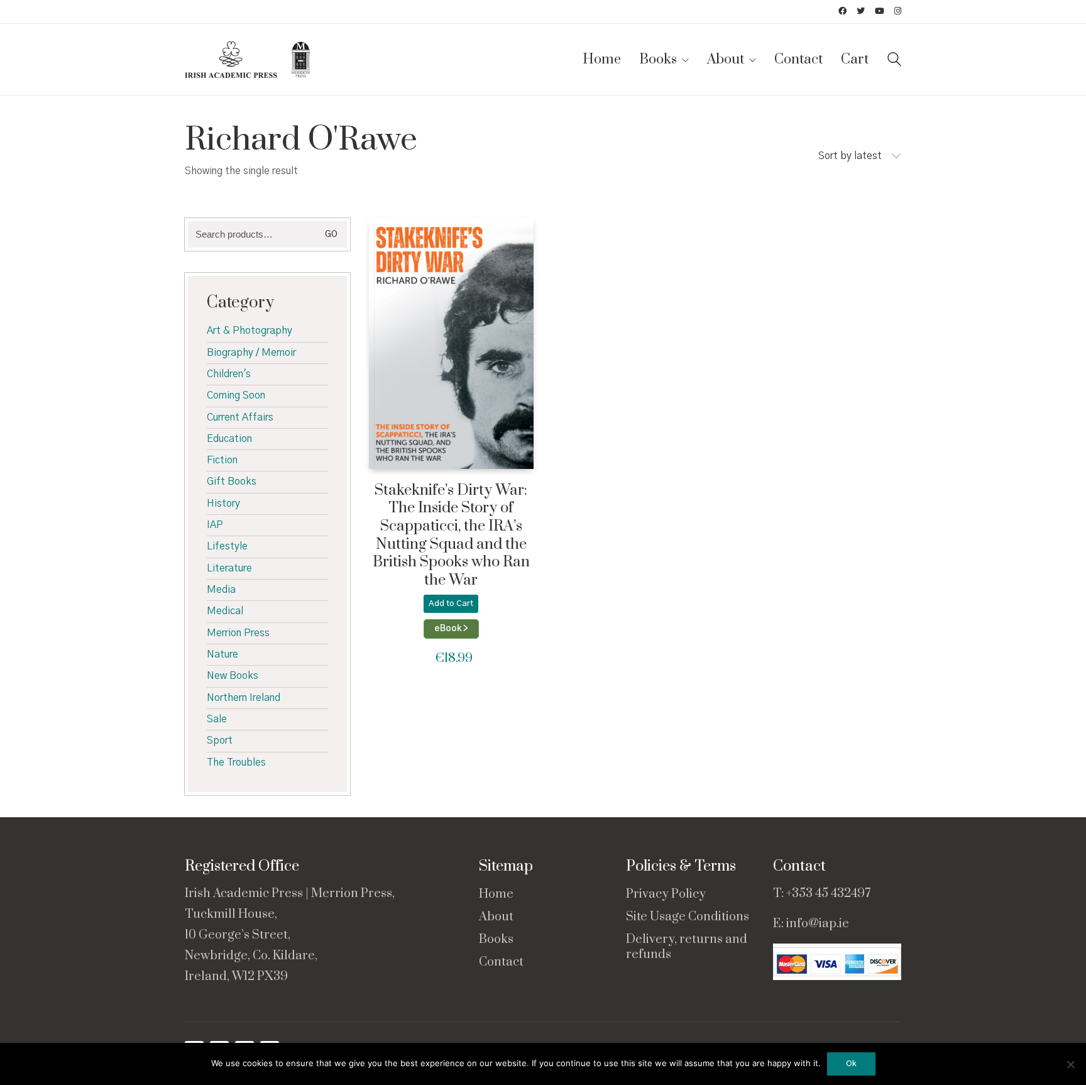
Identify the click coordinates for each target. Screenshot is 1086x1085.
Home (496, 894)
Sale (217, 719)
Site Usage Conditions (687, 917)
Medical (225, 611)
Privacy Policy (666, 894)
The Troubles (236, 762)
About (496, 917)
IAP (215, 525)
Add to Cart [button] (451, 604)
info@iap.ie (817, 924)
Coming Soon (236, 395)
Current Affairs (240, 417)
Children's (229, 374)
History (223, 503)
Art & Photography (249, 331)
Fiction (222, 460)
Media (221, 590)
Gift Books (231, 481)
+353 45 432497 (828, 893)
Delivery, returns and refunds (686, 947)
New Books (232, 676)
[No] (1070, 1064)
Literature (229, 568)
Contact (501, 962)
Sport (220, 740)
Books (496, 939)
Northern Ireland (243, 698)
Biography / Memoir (251, 353)
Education (229, 439)
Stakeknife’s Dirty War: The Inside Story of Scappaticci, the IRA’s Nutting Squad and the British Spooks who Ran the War (451, 536)
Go (331, 234)
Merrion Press (238, 633)
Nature (222, 654)
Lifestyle (227, 546)
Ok (851, 1064)
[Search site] (894, 61)
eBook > (451, 628)
